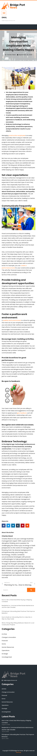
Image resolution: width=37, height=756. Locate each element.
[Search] (31, 590)
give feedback (22, 413)
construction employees (17, 135)
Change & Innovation (9, 637)
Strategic (5, 654)
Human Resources (8, 647)
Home (4, 644)
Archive (4, 634)
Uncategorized (7, 657)
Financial (5, 641)
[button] (18, 26)
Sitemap (18, 752)
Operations (5, 650)
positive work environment (12, 320)
